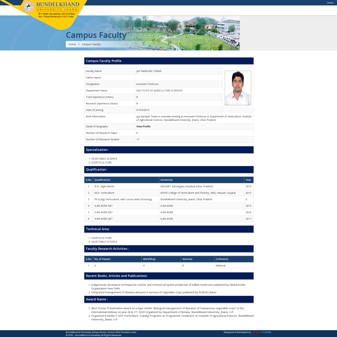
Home (330, 2)
